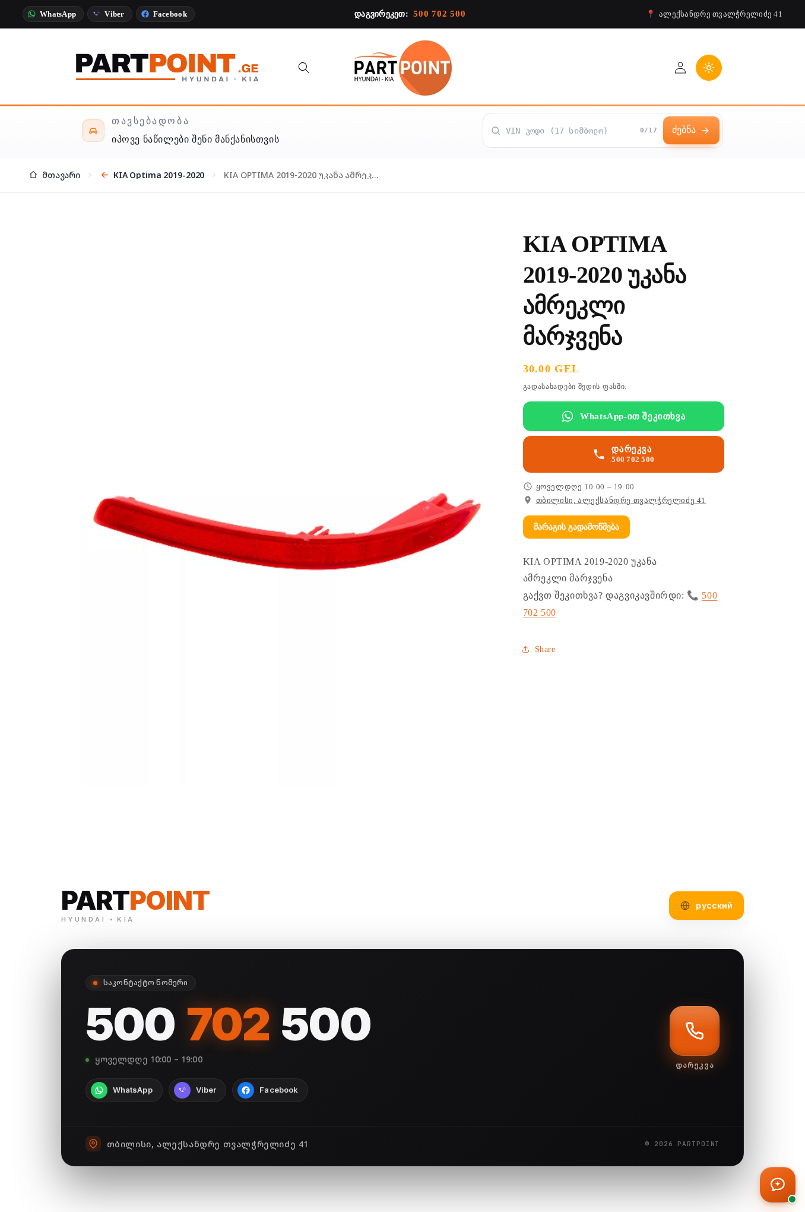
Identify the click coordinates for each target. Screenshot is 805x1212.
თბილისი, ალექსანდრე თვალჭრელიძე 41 (621, 500)
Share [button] (545, 649)
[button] (304, 68)
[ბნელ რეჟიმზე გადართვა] (709, 68)
